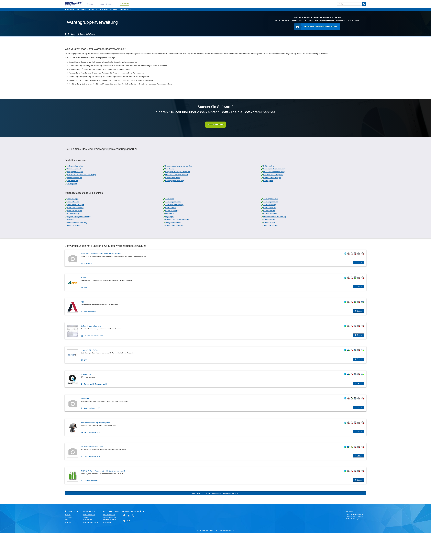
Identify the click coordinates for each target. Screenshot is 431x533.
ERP (85, 287)
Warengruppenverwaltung (122, 9)
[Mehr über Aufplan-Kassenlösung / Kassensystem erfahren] (215, 427)
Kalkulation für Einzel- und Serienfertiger (81, 175)
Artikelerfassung (73, 202)
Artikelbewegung (73, 199)
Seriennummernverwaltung (77, 223)
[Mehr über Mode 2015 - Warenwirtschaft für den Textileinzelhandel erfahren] (215, 258)
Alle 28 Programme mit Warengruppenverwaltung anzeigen (215, 493)
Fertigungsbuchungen (75, 172)
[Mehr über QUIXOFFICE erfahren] (215, 379)
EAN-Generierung (171, 211)
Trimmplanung (72, 181)
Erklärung (71, 34)
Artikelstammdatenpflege (174, 205)
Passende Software (87, 34)
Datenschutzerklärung (227, 531)
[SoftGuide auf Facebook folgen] (124, 516)
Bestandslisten (170, 208)
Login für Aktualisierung (90, 522)
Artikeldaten (169, 199)
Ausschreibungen (105, 4)
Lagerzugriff (169, 217)
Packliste (70, 219)
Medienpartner (87, 520)
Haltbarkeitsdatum (270, 214)
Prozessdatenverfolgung (272, 178)
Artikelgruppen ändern (173, 202)
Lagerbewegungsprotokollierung (78, 217)
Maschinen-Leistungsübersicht (176, 175)
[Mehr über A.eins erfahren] (215, 282)
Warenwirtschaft (90, 312)
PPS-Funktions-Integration (273, 175)
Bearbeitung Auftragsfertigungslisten (178, 166)
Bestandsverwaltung (74, 211)
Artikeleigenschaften (270, 199)
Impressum (68, 522)
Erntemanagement (74, 169)
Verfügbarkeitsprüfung (173, 223)
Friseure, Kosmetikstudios (93, 336)
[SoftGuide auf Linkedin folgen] (129, 516)
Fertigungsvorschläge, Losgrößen (177, 172)
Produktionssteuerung (173, 178)
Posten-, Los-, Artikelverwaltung (177, 219)
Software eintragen (89, 515)
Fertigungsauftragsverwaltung (274, 169)
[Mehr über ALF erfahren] (215, 306)
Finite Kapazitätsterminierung (274, 172)
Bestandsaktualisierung (75, 208)
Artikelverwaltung (269, 205)
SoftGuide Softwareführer (76, 9)
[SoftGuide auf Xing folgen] (124, 521)
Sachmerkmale (269, 219)
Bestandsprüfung (269, 208)
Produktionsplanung (74, 178)
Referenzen (68, 517)
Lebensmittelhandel (91, 481)
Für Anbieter (124, 4)
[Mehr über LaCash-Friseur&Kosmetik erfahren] (215, 330)
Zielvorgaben (72, 184)
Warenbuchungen (73, 225)
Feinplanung (169, 169)
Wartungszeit (268, 181)
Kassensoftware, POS (92, 408)
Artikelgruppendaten (270, 202)
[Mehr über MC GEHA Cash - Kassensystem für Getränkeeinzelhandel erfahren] (215, 475)
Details (359, 263)
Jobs (66, 520)
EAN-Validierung (73, 214)
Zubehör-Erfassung (270, 225)
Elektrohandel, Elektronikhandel (95, 384)
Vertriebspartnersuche (109, 517)
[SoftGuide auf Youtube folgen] (129, 521)
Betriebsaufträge (269, 166)
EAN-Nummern (269, 211)
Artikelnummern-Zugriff (75, 205)
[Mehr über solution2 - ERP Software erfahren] (215, 355)
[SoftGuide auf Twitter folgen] (133, 516)
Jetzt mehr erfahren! (215, 124)
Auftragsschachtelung (75, 166)
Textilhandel (88, 263)
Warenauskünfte (269, 223)
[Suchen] (364, 4)
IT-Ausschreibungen (109, 515)
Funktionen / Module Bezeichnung (99, 9)
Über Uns (67, 515)
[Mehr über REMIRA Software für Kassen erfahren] (215, 451)
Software (90, 4)
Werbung (86, 517)
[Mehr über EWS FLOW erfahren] (215, 403)
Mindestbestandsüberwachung (274, 217)
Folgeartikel (169, 214)
